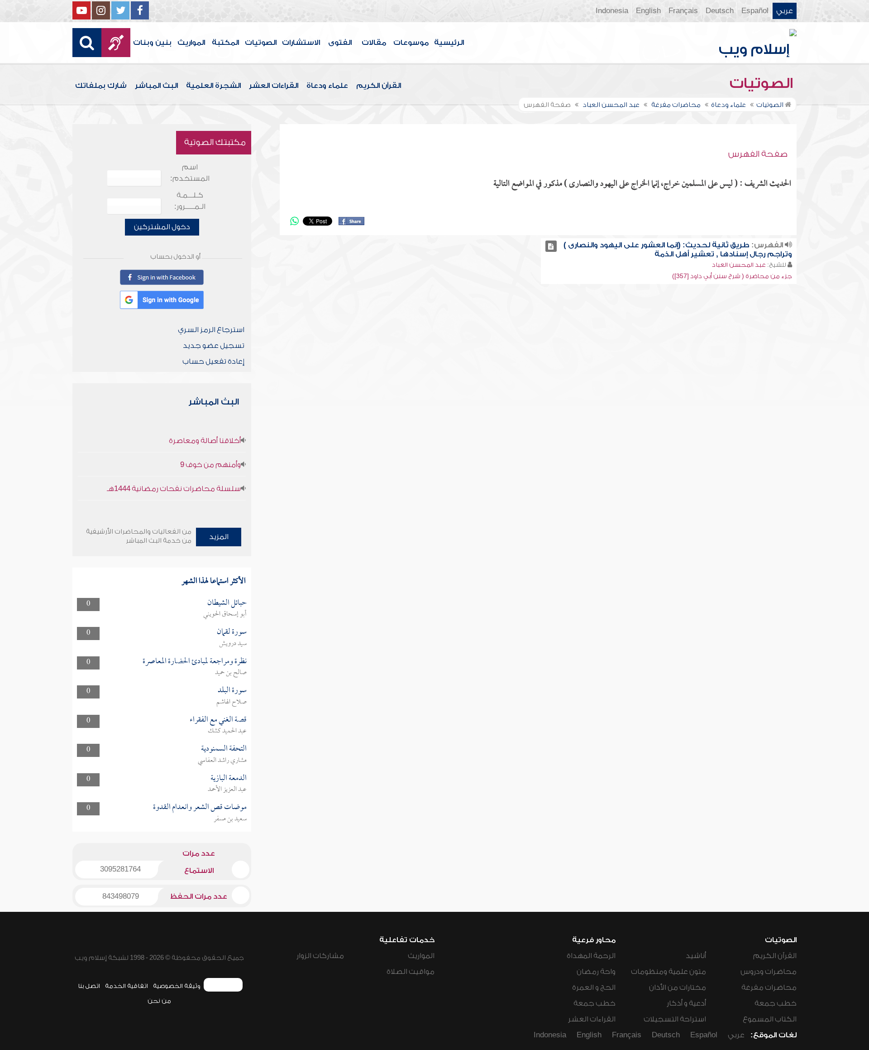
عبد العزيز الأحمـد (227, 789)
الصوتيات (261, 43)
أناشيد (696, 956)
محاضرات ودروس (768, 972)
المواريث (191, 43)
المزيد (219, 537)
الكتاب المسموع (770, 1019)
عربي (784, 11)
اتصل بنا (89, 986)
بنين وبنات (152, 43)
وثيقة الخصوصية (177, 986)
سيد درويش (233, 643)
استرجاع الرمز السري (211, 330)
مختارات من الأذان (677, 987)
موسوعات (411, 43)
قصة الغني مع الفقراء (218, 720)
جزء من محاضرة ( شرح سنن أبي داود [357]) (732, 276)
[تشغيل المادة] (551, 246)
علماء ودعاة (327, 86)
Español (755, 11)
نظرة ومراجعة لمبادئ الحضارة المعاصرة (195, 661)
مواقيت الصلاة (410, 972)
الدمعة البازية (228, 778)
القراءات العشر (273, 86)
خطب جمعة (775, 1003)
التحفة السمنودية (224, 749)
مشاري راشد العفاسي (222, 760)
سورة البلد (232, 690)
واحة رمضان (596, 972)
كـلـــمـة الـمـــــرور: (189, 201)
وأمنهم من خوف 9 (210, 465)
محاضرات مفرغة (769, 987)
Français (683, 11)
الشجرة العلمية (213, 86)
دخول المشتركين (162, 227)
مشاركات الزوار (320, 956)
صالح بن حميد (231, 672)
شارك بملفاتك (101, 86)
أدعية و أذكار (686, 1003)
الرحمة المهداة (591, 956)
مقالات (374, 43)
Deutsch (720, 11)
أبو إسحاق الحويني (225, 614)
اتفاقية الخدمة (126, 986)
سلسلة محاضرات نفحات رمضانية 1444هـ (174, 489)
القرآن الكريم (378, 86)
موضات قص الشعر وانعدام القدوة (200, 807)
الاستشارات (301, 43)
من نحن (159, 1000)
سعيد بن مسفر (230, 819)
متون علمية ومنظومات (668, 972)
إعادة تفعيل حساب (213, 361)
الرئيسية (449, 43)
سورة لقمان (232, 632)
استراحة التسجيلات (675, 1019)
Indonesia (612, 11)
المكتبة (225, 43)
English (648, 11)
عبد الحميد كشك (227, 731)
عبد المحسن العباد (739, 264)
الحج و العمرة (594, 987)
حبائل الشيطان (227, 603)
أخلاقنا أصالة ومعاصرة (205, 441)
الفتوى (340, 43)
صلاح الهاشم (231, 702)
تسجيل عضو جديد (213, 346)
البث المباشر (156, 86)
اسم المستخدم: (190, 173)
